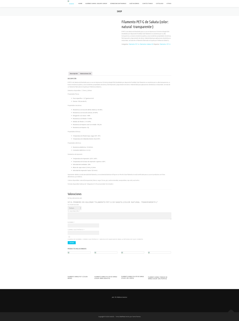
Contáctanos (147, 3)
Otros (169, 3)
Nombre (71, 222)
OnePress (122, 316)
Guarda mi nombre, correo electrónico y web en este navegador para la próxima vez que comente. (105, 239)
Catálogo (159, 3)
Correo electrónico (76, 229)
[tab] (74, 73)
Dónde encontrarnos (118, 3)
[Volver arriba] (231, 312)
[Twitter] (124, 302)
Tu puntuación (73, 204)
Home (80, 3)
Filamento (163, 44)
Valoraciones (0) (85, 73)
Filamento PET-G (134, 44)
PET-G (168, 44)
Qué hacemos (134, 3)
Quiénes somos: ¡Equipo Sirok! (96, 3)
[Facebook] (119, 302)
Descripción (74, 73)
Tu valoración (74, 211)
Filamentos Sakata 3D (146, 44)
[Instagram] (115, 302)
